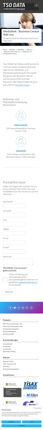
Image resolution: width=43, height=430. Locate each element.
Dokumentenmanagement (11, 329)
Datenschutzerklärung (28, 282)
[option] (21, 30)
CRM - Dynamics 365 (9, 364)
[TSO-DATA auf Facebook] (10, 308)
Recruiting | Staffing (9, 351)
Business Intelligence (9, 331)
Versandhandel (7, 344)
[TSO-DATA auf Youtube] (15, 308)
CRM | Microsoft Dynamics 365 (12, 326)
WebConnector (21, 125)
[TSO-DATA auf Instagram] (31, 308)
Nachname (8, 202)
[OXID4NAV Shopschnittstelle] (20, 141)
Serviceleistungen (8, 334)
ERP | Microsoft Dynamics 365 (12, 324)
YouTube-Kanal (22, 85)
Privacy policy (37, 408)
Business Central (8, 361)
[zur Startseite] (13, 6)
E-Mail (6, 247)
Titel (5, 220)
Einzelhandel (7, 349)
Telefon (6, 229)
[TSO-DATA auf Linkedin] (23, 308)
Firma (6, 238)
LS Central (6, 366)
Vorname (7, 211)
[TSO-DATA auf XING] (19, 308)
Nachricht (7, 257)
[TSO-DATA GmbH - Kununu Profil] (27, 308)
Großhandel (6, 346)
